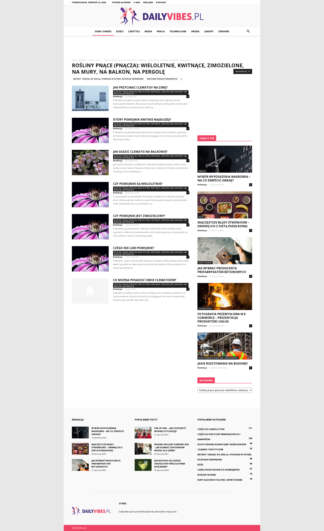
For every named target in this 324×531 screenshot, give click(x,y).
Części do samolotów (211, 429)
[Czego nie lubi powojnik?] (90, 258)
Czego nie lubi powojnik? (133, 248)
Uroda (195, 31)
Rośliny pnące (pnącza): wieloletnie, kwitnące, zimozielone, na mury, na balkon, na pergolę (150, 92)
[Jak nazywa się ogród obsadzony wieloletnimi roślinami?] (143, 465)
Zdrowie (223, 31)
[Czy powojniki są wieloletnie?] (90, 194)
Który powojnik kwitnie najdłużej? (142, 119)
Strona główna (121, 2)
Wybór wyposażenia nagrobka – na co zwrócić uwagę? (223, 178)
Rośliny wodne (206, 474)
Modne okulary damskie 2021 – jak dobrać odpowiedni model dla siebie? (171, 447)
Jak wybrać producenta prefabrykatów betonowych (221, 270)
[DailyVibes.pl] (162, 16)
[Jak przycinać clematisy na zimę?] (90, 98)
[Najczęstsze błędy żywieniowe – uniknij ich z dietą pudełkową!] (224, 204)
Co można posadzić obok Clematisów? (144, 280)
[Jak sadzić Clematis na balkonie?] (90, 162)
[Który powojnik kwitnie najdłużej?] (90, 130)
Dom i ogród (103, 31)
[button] (248, 31)
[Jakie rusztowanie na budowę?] (224, 346)
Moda (148, 31)
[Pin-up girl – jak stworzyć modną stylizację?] (143, 432)
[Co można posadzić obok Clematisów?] (90, 291)
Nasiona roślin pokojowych (162, 79)
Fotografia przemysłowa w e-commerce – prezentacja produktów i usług (222, 317)
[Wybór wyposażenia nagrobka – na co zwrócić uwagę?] (224, 159)
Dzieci (120, 31)
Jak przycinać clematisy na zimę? (140, 87)
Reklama (148, 2)
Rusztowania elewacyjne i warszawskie (218, 358)
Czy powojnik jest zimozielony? (139, 216)
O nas (137, 2)
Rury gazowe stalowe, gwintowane (219, 479)
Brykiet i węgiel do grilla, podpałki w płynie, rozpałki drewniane (108, 79)
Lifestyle (134, 31)
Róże (200, 464)
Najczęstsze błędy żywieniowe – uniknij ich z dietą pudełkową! (223, 224)
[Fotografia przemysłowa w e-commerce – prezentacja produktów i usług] (224, 296)
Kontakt (161, 2)
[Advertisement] (162, 47)
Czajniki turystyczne (210, 449)
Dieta (201, 217)
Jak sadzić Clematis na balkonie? (140, 152)
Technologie (177, 31)
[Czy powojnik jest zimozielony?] (90, 226)
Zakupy (208, 31)
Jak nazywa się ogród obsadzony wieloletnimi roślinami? (169, 463)
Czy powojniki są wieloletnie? (138, 184)
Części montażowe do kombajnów (218, 469)
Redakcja (118, 96)
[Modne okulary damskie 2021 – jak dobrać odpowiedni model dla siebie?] (143, 449)
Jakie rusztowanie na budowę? (222, 363)
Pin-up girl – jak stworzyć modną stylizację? (170, 430)
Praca (161, 31)
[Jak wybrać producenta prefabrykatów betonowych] (224, 250)
